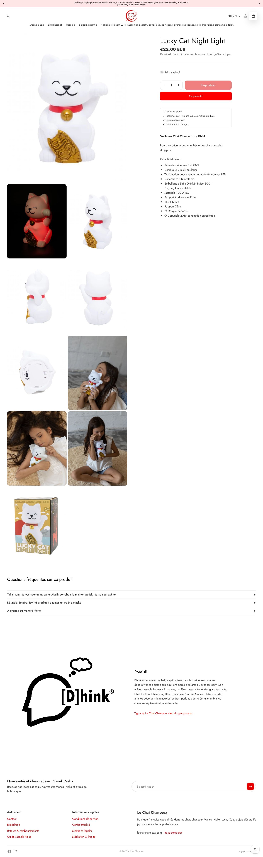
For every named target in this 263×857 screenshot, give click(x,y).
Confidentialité (81, 825)
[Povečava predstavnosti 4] (37, 297)
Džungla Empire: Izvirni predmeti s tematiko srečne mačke (44, 603)
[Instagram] (15, 851)
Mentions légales (82, 831)
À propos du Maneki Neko (24, 611)
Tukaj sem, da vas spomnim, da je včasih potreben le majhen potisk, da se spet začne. (61, 594)
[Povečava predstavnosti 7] (97, 373)
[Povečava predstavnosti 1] (67, 108)
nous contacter (173, 833)
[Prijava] (250, 786)
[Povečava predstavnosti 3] (97, 221)
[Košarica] (253, 16)
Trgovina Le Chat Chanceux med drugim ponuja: (163, 713)
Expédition (13, 825)
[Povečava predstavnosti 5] (97, 297)
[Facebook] (9, 851)
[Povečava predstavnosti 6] (37, 373)
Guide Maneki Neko (19, 837)
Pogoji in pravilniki (247, 851)
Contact (11, 819)
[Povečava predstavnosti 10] (37, 524)
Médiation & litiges (83, 837)
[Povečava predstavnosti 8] (37, 448)
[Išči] (8, 16)
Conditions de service (85, 819)
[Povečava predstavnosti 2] (37, 221)
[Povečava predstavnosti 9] (97, 448)
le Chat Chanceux (136, 851)
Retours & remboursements (23, 831)
